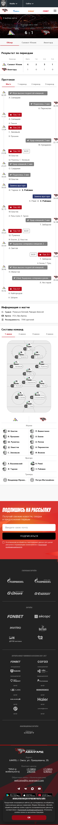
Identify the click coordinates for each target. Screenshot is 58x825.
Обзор (10, 42)
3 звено (36, 334)
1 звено (8, 334)
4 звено (49, 334)
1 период (22, 84)
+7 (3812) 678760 (47, 770)
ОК (29, 817)
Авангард (48, 42)
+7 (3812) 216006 (31, 770)
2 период (35, 84)
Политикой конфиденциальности (30, 810)
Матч (8, 84)
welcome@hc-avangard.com (29, 780)
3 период (49, 84)
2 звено (22, 334)
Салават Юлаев (29, 42)
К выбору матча (10, 18)
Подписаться (29, 536)
